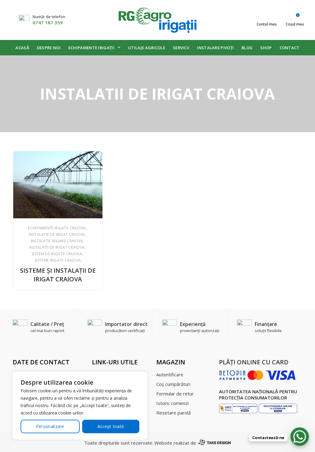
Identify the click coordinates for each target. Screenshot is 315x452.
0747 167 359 (48, 22)
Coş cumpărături (173, 384)
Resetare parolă (173, 413)
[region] (80, 405)
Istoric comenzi (172, 403)
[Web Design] (214, 443)
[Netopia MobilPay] (257, 374)
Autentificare (169, 374)
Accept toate (111, 426)
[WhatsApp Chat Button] (299, 436)
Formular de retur (175, 394)
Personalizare (50, 426)
